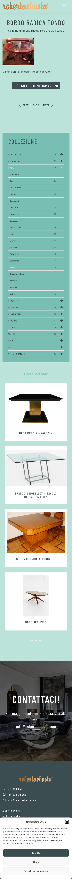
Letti (33, 234)
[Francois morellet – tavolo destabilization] (36, 468)
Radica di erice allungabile (36, 559)
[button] (67, 821)
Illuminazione (32, 161)
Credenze (33, 214)
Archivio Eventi (11, 810)
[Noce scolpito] (36, 595)
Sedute (32, 327)
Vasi (32, 347)
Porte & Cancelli (32, 307)
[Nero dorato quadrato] (36, 406)
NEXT (46, 105)
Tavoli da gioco (33, 274)
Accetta (36, 852)
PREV (25, 105)
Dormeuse (33, 221)
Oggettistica (32, 301)
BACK (36, 105)
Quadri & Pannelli (32, 314)
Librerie (33, 241)
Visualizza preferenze (36, 871)
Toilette (33, 287)
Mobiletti (33, 247)
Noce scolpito (36, 622)
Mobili (32, 168)
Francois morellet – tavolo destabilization (36, 495)
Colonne (33, 194)
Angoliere (33, 174)
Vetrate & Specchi (32, 354)
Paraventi (33, 254)
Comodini (33, 201)
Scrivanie (33, 260)
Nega (36, 862)
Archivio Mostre (11, 816)
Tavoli (33, 267)
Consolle (33, 207)
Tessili (32, 334)
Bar (33, 181)
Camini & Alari (32, 154)
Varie (32, 340)
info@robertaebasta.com (22, 800)
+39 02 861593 (16, 789)
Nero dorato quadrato (36, 432)
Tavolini (33, 280)
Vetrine (33, 294)
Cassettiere (33, 187)
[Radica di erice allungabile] (36, 532)
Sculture (32, 320)
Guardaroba (33, 227)
